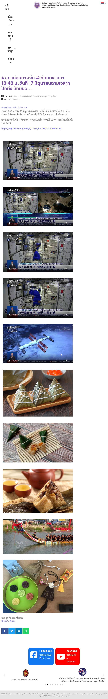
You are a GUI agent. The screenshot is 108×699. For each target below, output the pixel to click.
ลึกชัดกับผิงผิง (8, 621)
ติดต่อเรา (11, 60)
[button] (4, 675)
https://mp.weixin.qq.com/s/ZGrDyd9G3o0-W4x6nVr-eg (31, 128)
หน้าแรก (7, 7)
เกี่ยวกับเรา (10, 20)
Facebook (45, 651)
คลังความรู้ (10, 35)
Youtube (71, 651)
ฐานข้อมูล (10, 49)
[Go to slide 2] (47, 684)
